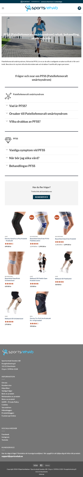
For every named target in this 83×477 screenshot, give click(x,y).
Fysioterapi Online (9, 416)
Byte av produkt (8, 394)
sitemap (41, 474)
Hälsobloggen (7, 410)
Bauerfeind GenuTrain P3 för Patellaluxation (39, 240)
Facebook (5, 434)
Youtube (5, 440)
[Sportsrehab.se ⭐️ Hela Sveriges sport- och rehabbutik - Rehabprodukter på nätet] (41, 8)
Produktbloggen (8, 413)
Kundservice (6, 385)
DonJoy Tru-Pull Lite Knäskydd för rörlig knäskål (40, 319)
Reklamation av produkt (11, 396)
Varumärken (6, 407)
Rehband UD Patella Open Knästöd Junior (38, 279)
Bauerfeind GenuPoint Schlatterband (12, 279)
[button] (3, 8)
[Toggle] (7, 105)
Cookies (5, 405)
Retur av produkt (8, 399)
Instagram (5, 437)
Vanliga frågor (7, 391)
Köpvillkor (6, 388)
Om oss (4, 383)
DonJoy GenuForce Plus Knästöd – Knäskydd (16, 240)
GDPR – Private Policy (10, 402)
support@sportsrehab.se (12, 456)
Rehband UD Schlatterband (14, 318)
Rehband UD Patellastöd (63, 279)
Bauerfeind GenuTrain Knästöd (65, 239)
